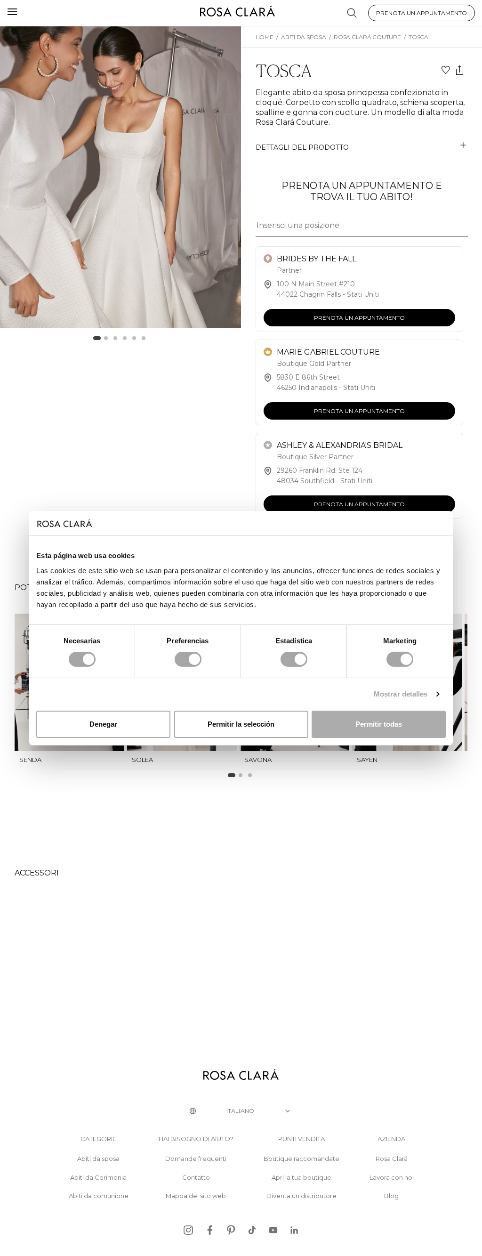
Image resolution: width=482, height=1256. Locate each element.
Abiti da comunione (99, 1195)
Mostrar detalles (401, 694)
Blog (391, 1195)
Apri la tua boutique (301, 1177)
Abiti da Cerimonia (98, 1177)
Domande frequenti (195, 1158)
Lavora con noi (392, 1177)
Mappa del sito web (196, 1195)
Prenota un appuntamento (421, 12)
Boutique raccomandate (301, 1158)
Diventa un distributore (301, 1195)
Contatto (196, 1177)
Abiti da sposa (98, 1158)
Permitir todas (378, 724)
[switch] (188, 659)
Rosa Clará (392, 1158)
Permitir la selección (241, 724)
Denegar (103, 724)
